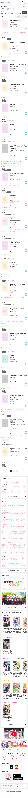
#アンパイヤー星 (13, 161)
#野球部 (8, 161)
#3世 (14, 231)
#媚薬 (14, 321)
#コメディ (9, 207)
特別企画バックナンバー (13, 607)
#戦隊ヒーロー (8, 32)
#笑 (18, 229)
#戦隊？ (7, 185)
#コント (19, 297)
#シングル (3, 32)
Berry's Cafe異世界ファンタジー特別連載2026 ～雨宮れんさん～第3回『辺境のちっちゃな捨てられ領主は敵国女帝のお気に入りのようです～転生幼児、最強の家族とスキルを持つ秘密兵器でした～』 (13, 545)
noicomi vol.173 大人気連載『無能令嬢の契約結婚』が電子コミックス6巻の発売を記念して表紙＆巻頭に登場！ (13, 565)
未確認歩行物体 (13, 451)
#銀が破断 (20, 435)
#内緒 (22, 32)
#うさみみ (3, 229)
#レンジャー (9, 231)
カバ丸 (11, 127)
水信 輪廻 (12, 46)
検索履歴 (25, 6)
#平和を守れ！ (4, 437)
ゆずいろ (12, 86)
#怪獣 (9, 297)
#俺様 (7, 409)
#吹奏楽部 (6, 297)
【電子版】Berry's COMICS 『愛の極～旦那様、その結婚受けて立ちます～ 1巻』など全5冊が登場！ (13, 507)
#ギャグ (5, 231)
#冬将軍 (5, 207)
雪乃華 (11, 377)
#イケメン (18, 321)
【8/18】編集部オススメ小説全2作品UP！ (12, 538)
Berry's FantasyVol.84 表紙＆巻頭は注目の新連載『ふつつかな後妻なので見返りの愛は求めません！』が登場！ (13, 533)
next (17, 471)
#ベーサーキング (21, 161)
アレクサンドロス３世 (15, 220)
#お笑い (2, 274)
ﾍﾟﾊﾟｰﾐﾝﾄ (12, 244)
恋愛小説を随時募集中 (20, 658)
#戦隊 (2, 207)
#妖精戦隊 (9, 437)
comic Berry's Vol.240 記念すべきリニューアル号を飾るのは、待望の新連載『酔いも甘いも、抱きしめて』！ (13, 514)
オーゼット (12, 264)
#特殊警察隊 (9, 435)
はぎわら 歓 (13, 311)
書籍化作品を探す (13, 724)
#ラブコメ (22, 409)
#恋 (25, 32)
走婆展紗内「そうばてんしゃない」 (18, 150)
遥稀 (11, 22)
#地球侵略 (15, 435)
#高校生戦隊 (3, 161)
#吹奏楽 (15, 297)
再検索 (24, 12)
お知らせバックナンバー (13, 496)
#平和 (23, 297)
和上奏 (11, 288)
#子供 (13, 32)
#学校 (12, 297)
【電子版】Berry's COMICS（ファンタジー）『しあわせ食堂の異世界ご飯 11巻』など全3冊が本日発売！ (14, 526)
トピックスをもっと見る (13, 570)
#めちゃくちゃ (23, 229)
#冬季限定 (14, 207)
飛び (11, 357)
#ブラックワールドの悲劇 (13, 163)
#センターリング (4, 163)
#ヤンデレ (18, 409)
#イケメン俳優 (18, 32)
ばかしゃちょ (13, 66)
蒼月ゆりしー (13, 399)
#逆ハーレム (9, 321)
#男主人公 (17, 185)
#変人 (16, 229)
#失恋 (21, 321)
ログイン (22, 3)
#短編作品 (7, 274)
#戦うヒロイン (4, 321)
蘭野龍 (11, 106)
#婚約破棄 (3, 323)
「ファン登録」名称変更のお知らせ (10, 482)
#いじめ (10, 185)
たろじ (11, 198)
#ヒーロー (3, 185)
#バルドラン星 (4, 435)
